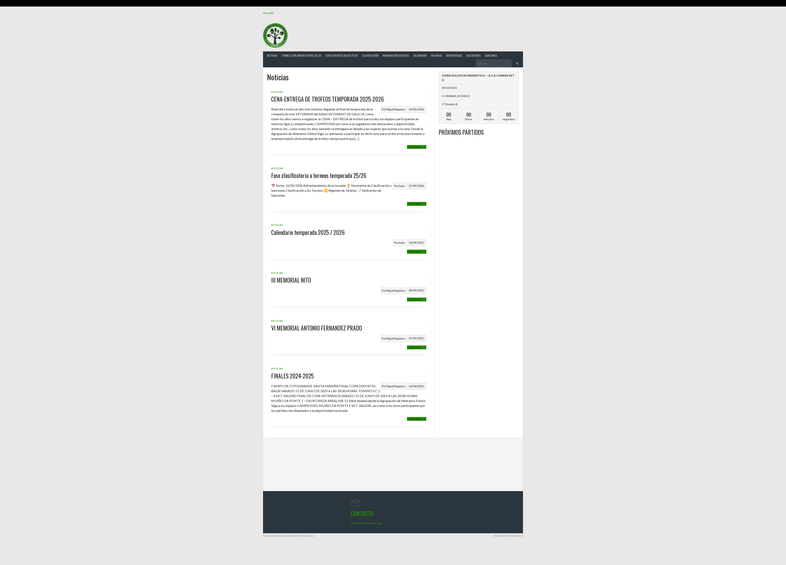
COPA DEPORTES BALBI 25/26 (341, 55)
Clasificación (370, 55)
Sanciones (491, 55)
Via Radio (436, 55)
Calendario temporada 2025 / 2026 (308, 232)
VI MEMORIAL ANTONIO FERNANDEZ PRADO (316, 328)
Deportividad (454, 55)
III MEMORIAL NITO (291, 280)
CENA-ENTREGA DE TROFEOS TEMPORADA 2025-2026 (327, 99)
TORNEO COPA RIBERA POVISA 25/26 (301, 55)
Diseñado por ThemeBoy (508, 535)
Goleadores (473, 55)
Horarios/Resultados (396, 55)
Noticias (272, 55)
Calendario (420, 55)
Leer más (417, 147)
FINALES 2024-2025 (292, 376)
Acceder (268, 13)
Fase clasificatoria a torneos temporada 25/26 (318, 175)
